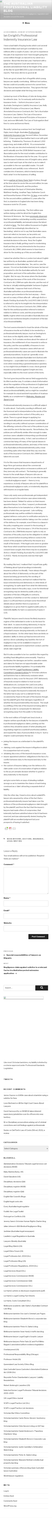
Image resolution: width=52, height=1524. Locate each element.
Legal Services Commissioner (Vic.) (18, 1286)
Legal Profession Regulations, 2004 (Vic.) (21, 1266)
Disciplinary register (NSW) (15, 1187)
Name (7, 898)
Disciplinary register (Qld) (14, 1192)
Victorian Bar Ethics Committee (17, 1413)
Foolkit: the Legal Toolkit (14, 1211)
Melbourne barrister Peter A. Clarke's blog (21, 1327)
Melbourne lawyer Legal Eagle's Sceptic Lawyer (23, 1336)
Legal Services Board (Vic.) (15, 1271)
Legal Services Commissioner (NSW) (19, 1276)
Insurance (38, 839)
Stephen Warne (34, 32)
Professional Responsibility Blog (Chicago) (21, 1354)
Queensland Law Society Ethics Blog (19, 1364)
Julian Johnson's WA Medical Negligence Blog (22, 1226)
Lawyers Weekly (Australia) (15, 1241)
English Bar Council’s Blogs (15, 1196)
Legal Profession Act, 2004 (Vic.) (17, 1256)
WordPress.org (10, 1506)
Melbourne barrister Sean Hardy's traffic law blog (24, 1332)
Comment (9, 864)
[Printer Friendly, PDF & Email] (10, 828)
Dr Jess (34, 195)
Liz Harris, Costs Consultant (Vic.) (17, 1301)
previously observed (38, 216)
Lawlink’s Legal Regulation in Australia (19, 1236)
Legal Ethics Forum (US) (13, 1251)
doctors (27, 839)
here (14, 225)
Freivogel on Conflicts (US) (14, 1216)
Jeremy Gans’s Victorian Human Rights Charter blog (25, 1221)
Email (7, 910)
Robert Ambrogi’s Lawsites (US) (17, 1385)
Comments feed (10, 1501)
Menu (27, 23)
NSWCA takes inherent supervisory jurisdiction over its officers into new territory (23, 1114)
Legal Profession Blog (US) (15, 1261)
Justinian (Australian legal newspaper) (19, 1231)
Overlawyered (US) (11, 1349)
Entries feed (9, 1496)
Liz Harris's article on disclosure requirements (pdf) (24, 1291)
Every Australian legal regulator (16, 1206)
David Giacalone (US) (12, 1177)
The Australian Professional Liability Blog (25, 7)
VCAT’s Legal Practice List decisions (19, 1408)
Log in (6, 1491)
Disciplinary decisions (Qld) (14, 1182)
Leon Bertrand (10, 1103)
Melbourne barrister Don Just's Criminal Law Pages (24, 1314)
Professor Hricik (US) (12, 1359)
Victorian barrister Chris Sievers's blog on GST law (24, 1426)
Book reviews (14, 839)
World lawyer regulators (13, 1476)
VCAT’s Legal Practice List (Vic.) (17, 1403)
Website (8, 923)
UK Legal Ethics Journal (13, 1398)
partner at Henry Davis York (21, 180)
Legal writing (14, 841)
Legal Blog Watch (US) (13, 1246)
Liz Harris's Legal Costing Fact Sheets (19, 1296)
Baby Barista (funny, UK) (13, 1172)
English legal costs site (13, 1201)
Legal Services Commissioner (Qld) (18, 1281)
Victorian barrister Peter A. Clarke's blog (20, 1455)
